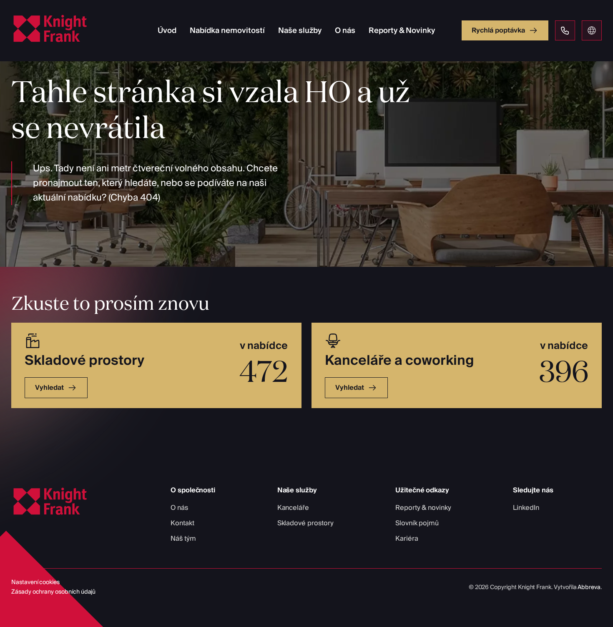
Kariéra (406, 538)
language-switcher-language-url (592, 30)
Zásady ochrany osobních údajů (53, 592)
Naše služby (300, 30)
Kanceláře (293, 508)
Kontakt (182, 523)
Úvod (167, 30)
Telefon (565, 30)
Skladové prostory (305, 523)
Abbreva (589, 587)
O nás (345, 30)
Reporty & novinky (423, 508)
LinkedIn (526, 508)
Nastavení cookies (35, 582)
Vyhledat (49, 388)
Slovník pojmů (417, 523)
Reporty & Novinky (402, 30)
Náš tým (183, 538)
